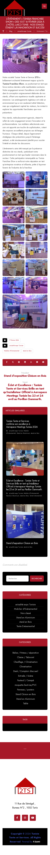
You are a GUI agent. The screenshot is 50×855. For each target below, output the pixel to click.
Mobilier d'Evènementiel (11, 351)
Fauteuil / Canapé (25, 680)
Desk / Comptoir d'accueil (25, 671)
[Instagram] (25, 818)
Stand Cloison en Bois (26, 694)
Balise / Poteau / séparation (25, 652)
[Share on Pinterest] (19, 362)
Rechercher (37, 578)
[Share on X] (13, 362)
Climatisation (26, 666)
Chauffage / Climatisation (26, 662)
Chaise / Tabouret (25, 657)
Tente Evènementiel (36, 496)
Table (25, 703)
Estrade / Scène (25, 675)
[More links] (25, 749)
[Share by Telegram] (37, 362)
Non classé (26, 613)
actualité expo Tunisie (16, 345)
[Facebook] (17, 818)
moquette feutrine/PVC (26, 685)
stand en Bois (27, 351)
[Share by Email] (43, 362)
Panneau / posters (25, 689)
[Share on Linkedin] (25, 362)
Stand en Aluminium (23, 433)
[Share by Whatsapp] (31, 362)
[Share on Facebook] (7, 362)
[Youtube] (33, 818)
